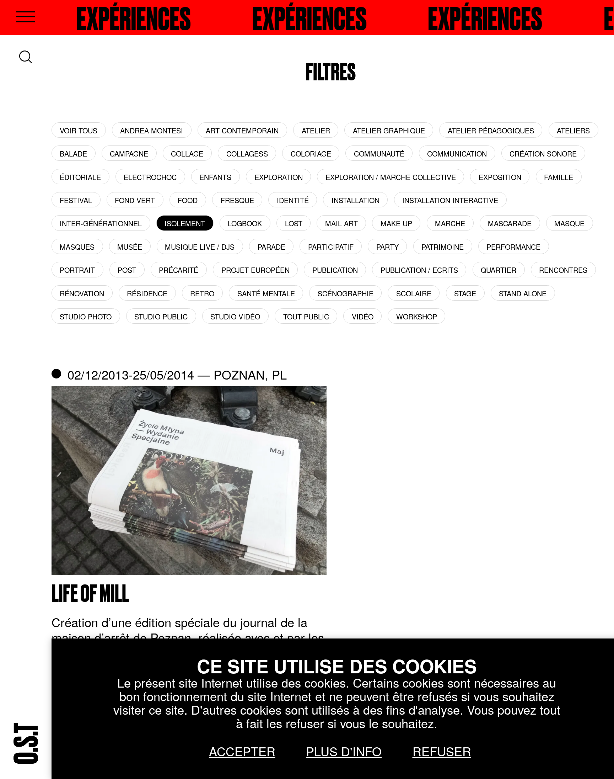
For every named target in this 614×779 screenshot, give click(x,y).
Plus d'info (344, 751)
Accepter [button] (242, 751)
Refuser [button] (442, 751)
